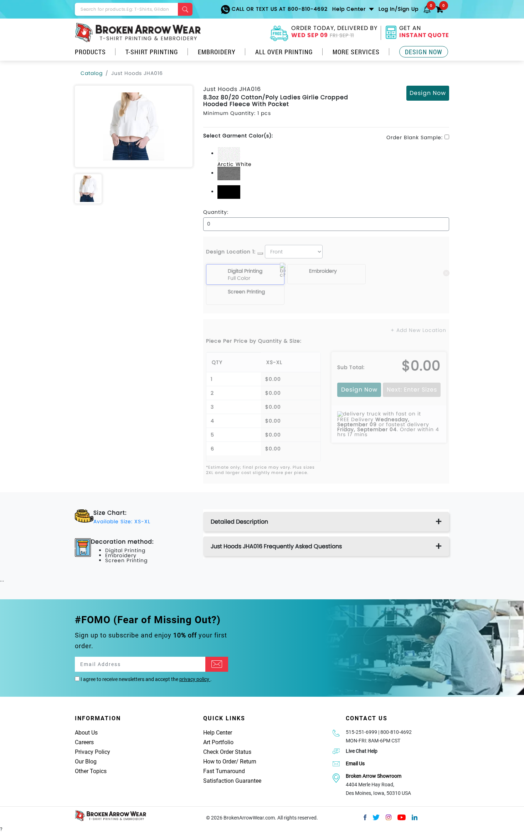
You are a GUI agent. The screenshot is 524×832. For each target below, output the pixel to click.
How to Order (219, 761)
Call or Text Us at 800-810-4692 (279, 8)
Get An (424, 32)
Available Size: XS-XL (121, 521)
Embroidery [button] (217, 51)
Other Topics (91, 771)
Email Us (355, 763)
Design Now (423, 51)
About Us (86, 732)
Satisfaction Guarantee (232, 780)
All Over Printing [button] (284, 51)
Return (248, 761)
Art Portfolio (218, 742)
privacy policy (194, 679)
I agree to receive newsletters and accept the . (145, 679)
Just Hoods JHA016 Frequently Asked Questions (276, 546)
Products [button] (90, 51)
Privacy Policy (92, 751)
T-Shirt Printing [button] (151, 51)
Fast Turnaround (224, 771)
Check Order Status (227, 751)
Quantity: (215, 212)
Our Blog (86, 761)
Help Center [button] (350, 8)
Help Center (217, 732)
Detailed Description (239, 522)
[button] (427, 9)
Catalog (92, 73)
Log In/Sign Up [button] (398, 8)
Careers (84, 742)
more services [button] (356, 51)
